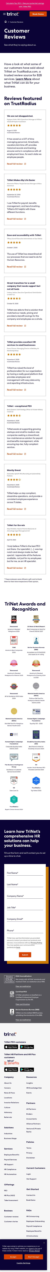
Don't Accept (33, 1257)
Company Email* (15, 919)
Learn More (23, 79)
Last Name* (12, 884)
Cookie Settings (23, 1263)
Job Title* (11, 907)
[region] (23, 1254)
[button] (25, 954)
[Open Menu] (4, 14)
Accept (13, 1257)
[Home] (5, 22)
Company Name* (15, 896)
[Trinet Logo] (13, 14)
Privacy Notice (34, 1251)
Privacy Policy (36, 943)
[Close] (44, 1242)
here (18, 947)
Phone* (10, 930)
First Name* (12, 873)
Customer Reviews (16, 22)
